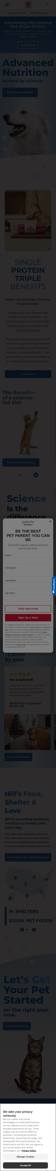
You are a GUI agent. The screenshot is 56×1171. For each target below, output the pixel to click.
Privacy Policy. (29, 1150)
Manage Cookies (25, 1156)
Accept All (25, 1165)
